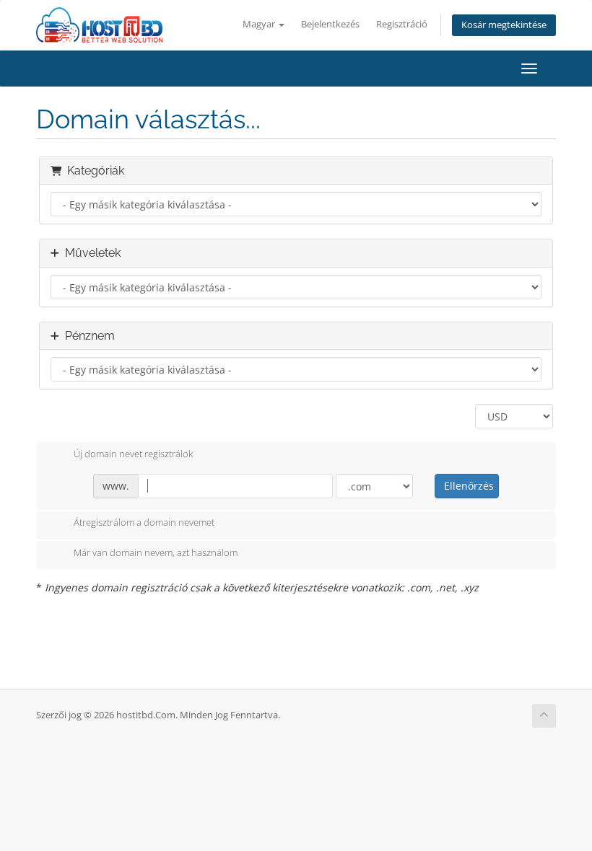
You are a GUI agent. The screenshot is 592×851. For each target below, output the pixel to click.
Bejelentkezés (330, 24)
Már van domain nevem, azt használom (156, 552)
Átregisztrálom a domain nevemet (144, 522)
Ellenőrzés (469, 486)
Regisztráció (401, 24)
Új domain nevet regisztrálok (133, 453)
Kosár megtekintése (504, 25)
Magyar (260, 24)
